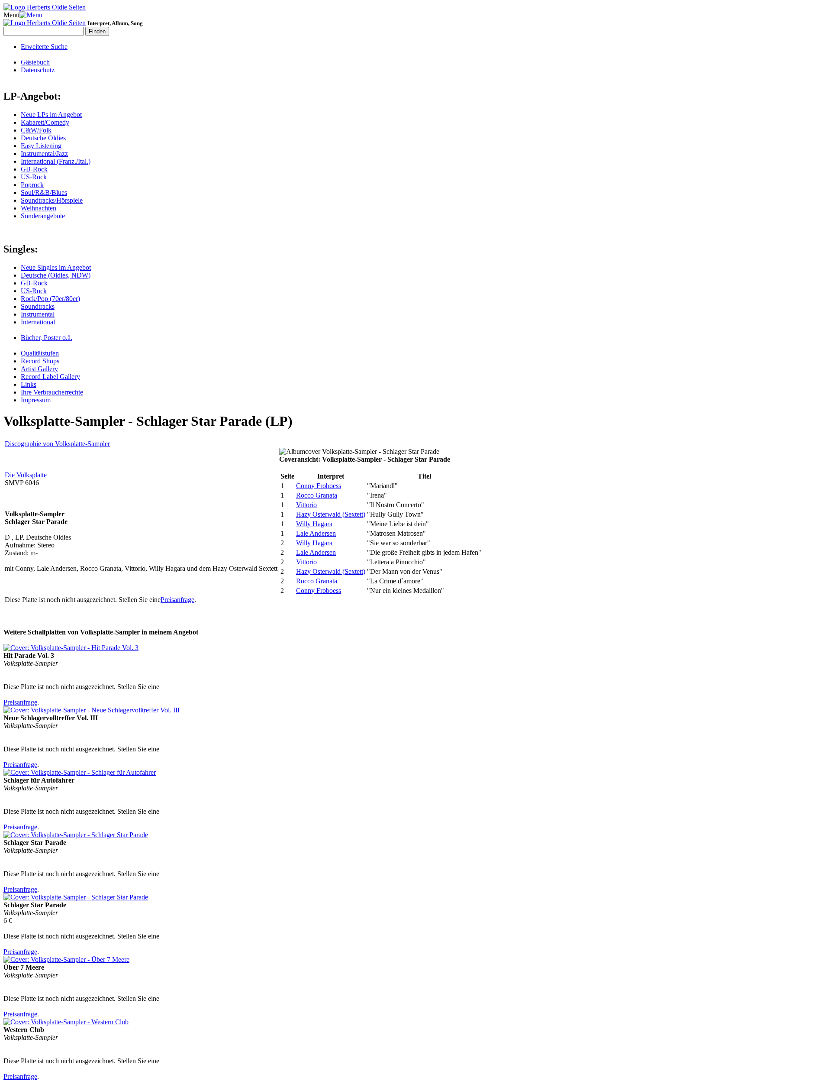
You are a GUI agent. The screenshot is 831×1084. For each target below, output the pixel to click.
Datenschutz (38, 70)
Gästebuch (35, 62)
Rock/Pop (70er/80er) (50, 298)
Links (28, 384)
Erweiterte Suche (44, 46)
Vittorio (306, 504)
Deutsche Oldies (43, 138)
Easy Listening (41, 145)
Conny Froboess (318, 485)
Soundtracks (38, 306)
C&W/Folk (36, 130)
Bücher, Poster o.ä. (46, 337)
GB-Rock (34, 169)
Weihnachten (38, 208)
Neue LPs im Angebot (51, 114)
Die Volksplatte (26, 475)
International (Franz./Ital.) (55, 161)
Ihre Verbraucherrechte (52, 392)
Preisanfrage (177, 599)
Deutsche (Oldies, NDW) (55, 275)
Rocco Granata (316, 495)
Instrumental (38, 314)
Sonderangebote (43, 216)
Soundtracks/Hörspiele (52, 200)
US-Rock (34, 177)
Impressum (36, 400)
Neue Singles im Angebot (56, 267)
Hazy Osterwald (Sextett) (330, 514)
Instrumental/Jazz (44, 153)
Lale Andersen (316, 533)
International (38, 322)
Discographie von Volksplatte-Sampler (57, 443)
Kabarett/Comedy (45, 122)
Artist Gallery (39, 368)
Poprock (32, 184)
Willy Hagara (314, 523)
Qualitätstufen (40, 353)
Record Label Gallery (50, 376)
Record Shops (40, 361)
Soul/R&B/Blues (44, 192)
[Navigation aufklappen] (30, 15)
